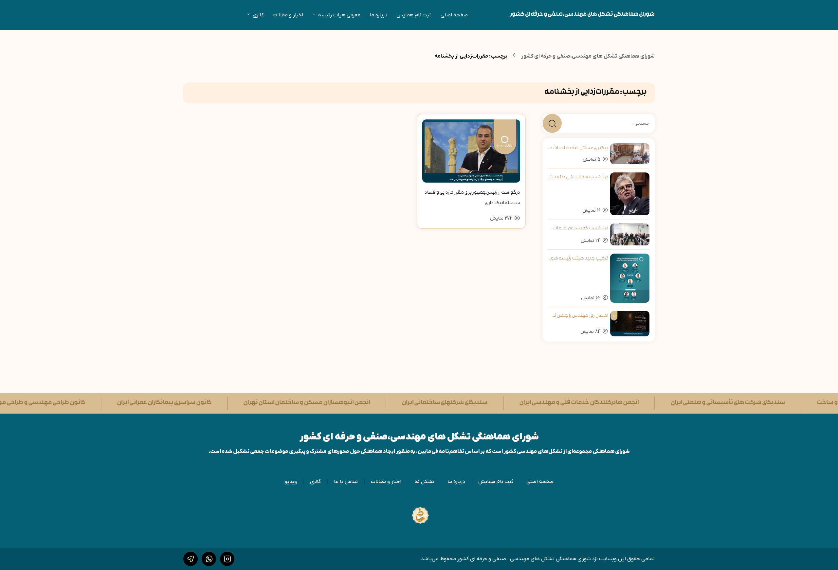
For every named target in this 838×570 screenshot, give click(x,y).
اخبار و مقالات (288, 15)
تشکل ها (424, 481)
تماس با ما (346, 481)
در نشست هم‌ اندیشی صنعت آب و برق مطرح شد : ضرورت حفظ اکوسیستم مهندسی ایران (578, 177)
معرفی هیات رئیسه (339, 15)
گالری (258, 15)
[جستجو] (552, 123)
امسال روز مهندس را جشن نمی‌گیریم (578, 315)
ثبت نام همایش (413, 15)
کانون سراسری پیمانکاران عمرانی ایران (129, 403)
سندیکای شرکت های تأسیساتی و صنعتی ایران (692, 403)
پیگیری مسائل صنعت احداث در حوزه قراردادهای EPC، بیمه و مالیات (578, 148)
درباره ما (378, 15)
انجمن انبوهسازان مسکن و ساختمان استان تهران (271, 403)
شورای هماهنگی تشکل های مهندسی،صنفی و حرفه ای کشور (582, 15)
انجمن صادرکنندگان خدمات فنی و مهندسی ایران (543, 403)
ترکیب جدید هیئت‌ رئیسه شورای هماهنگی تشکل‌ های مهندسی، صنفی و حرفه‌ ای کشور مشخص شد (578, 258)
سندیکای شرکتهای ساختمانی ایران (409, 403)
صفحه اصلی (454, 15)
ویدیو (290, 481)
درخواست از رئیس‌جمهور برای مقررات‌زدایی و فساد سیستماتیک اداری (472, 198)
